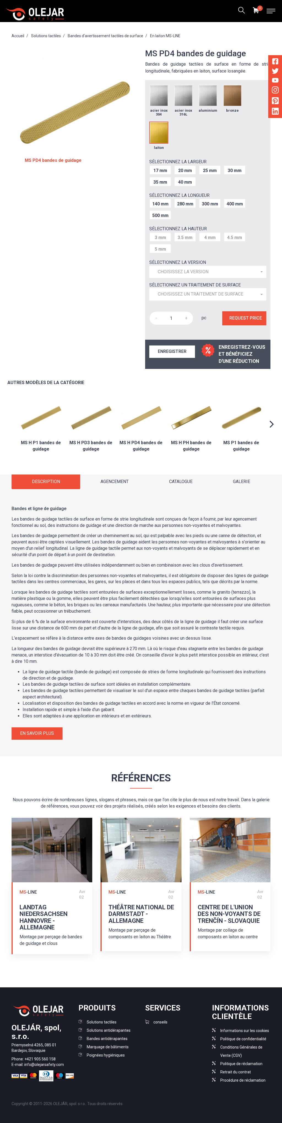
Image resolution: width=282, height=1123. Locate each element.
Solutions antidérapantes (109, 1030)
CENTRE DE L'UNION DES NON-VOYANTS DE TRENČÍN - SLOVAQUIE (229, 914)
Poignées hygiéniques (106, 1055)
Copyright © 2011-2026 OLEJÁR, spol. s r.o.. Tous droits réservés (67, 1103)
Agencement (115, 481)
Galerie (241, 481)
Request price (245, 318)
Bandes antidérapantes (107, 1038)
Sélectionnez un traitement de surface (195, 285)
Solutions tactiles (101, 1022)
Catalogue (180, 481)
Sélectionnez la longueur (179, 195)
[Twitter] (275, 72)
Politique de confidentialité (243, 1039)
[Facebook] (275, 62)
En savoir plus (37, 733)
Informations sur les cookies (244, 1030)
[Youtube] (275, 81)
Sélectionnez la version (177, 262)
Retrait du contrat (235, 1072)
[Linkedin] (275, 112)
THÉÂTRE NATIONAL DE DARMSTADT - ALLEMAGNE (141, 914)
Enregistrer (172, 351)
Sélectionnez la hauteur (178, 228)
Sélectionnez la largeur (178, 161)
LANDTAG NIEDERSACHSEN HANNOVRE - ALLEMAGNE (43, 917)
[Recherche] (241, 11)
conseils (160, 1022)
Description (46, 481)
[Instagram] (275, 91)
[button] (207, 272)
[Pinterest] (275, 101)
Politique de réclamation (241, 1064)
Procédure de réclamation (242, 1080)
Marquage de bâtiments (108, 1047)
